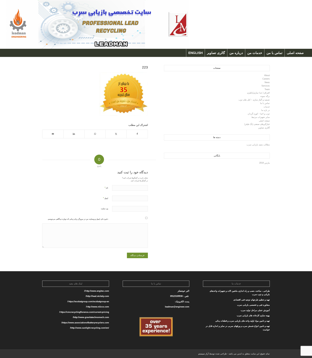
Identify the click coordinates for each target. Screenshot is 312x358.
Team (267, 89)
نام (106, 187)
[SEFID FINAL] (97, 24)
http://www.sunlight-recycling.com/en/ (89, 328)
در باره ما (265, 110)
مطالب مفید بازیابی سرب (258, 144)
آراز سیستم (203, 353)
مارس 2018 (264, 163)
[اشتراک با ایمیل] (52, 134)
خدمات (267, 107)
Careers (266, 79)
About (267, 75)
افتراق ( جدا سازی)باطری (258, 93)
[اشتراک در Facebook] (137, 134)
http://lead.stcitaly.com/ (97, 296)
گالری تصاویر (264, 127)
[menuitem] (295, 53)
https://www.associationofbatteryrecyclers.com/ (85, 322)
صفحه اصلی (264, 120)
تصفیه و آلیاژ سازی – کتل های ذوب (254, 100)
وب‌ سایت (104, 209)
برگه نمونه (265, 96)
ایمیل (105, 198)
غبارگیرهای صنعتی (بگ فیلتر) (257, 124)
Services (265, 86)
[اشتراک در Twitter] (116, 134)
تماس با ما (265, 103)
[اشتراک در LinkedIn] (74, 134)
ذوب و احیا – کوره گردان (259, 114)
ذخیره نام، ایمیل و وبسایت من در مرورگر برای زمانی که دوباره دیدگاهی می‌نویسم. (78, 219)
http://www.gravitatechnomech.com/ (91, 317)
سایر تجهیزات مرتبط (260, 117)
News (267, 82)
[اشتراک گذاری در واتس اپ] (94, 134)
